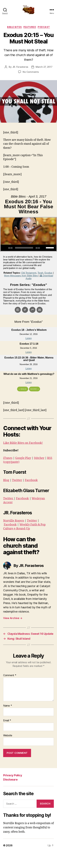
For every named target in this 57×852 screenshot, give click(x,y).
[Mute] (43, 247)
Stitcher (39, 458)
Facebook (31, 480)
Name (7, 705)
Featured (29, 27)
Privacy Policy (12, 775)
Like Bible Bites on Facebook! (23, 443)
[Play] (4, 247)
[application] (28, 248)
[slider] (50, 247)
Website (7, 735)
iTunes (7, 458)
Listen (28, 338)
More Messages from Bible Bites (21, 275)
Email (7, 720)
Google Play (23, 458)
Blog (6, 480)
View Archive (12, 618)
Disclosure (10, 779)
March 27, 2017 (44, 66)
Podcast (44, 27)
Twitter (17, 480)
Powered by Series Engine (28, 398)
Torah (40, 272)
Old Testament (28, 272)
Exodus (48, 272)
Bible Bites (14, 27)
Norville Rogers (13, 521)
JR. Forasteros (20, 66)
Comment (9, 675)
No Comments (31, 71)
